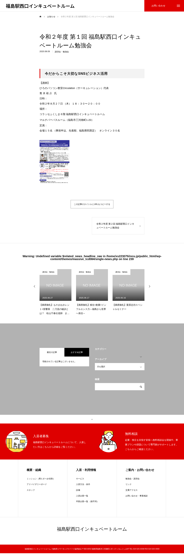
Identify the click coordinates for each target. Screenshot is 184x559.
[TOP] (92, 419)
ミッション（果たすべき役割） (41, 478)
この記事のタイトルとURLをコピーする (92, 204)
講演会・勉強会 (62, 52)
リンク (128, 484)
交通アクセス (131, 490)
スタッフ (31, 490)
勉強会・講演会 (132, 478)
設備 (78, 490)
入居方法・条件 (83, 484)
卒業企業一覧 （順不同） (87, 501)
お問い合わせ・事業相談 (136, 496)
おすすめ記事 (77, 352)
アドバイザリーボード (37, 484)
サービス (80, 478)
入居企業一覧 (82, 496)
